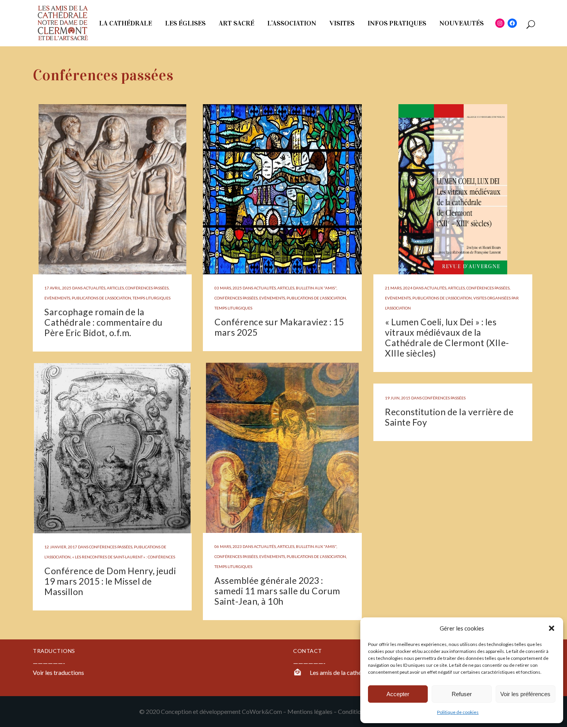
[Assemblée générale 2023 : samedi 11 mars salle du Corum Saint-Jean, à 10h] (282, 448)
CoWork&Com (262, 711)
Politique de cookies (458, 712)
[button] (551, 628)
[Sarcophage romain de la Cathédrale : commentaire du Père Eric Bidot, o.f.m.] (112, 189)
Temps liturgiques (151, 298)
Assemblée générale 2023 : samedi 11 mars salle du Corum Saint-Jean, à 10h (277, 591)
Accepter (397, 694)
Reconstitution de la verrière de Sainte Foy (449, 417)
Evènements (57, 298)
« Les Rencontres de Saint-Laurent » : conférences (123, 557)
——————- (309, 662)
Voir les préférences (525, 694)
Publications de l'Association (101, 298)
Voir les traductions (58, 672)
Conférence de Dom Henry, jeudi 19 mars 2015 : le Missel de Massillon (110, 581)
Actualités (94, 288)
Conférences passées (147, 288)
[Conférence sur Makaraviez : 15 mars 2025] (282, 189)
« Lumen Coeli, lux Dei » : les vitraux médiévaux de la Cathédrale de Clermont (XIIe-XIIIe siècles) (447, 337)
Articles (115, 288)
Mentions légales (309, 711)
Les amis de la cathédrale (342, 672)
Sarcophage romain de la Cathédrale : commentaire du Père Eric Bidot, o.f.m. (103, 322)
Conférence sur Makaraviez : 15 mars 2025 (279, 327)
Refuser (462, 694)
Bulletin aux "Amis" (316, 288)
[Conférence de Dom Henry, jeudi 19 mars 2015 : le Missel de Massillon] (112, 448)
